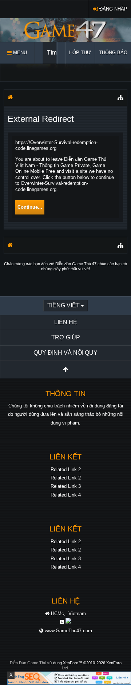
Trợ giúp (65, 337)
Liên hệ (65, 322)
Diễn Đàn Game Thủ (28, 663)
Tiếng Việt (63, 305)
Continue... (29, 207)
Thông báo (113, 52)
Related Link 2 (66, 469)
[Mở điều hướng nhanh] (120, 97)
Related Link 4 (66, 495)
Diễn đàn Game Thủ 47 (75, 264)
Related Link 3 (66, 486)
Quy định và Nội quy (65, 353)
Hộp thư (80, 52)
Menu (19, 52)
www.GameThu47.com (68, 630)
